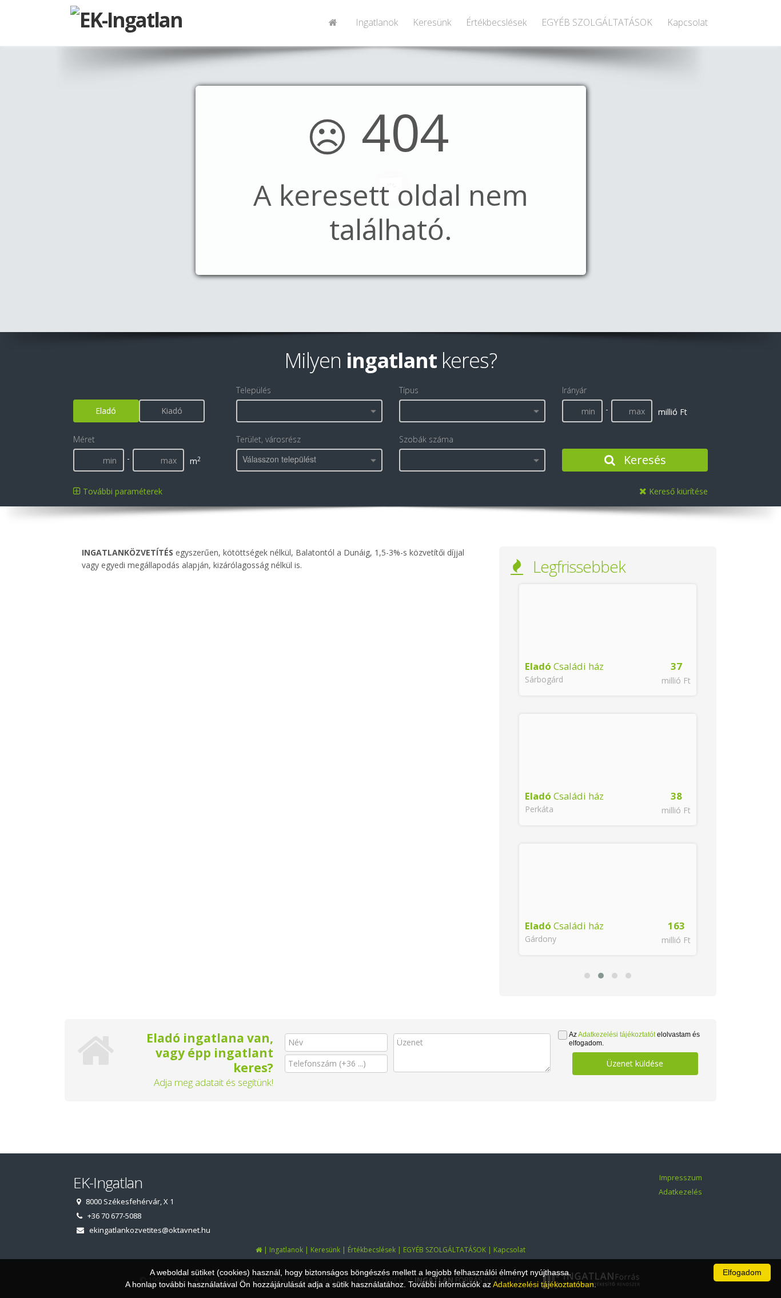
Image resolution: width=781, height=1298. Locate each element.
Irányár (574, 390)
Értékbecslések (496, 22)
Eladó (105, 410)
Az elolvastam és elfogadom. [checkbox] (634, 1039)
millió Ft (676, 680)
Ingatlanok (377, 22)
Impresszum (680, 1177)
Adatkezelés (680, 1192)
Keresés (643, 460)
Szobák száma (426, 439)
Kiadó (171, 410)
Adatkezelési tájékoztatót (616, 1035)
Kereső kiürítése (677, 491)
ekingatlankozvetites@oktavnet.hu (149, 1230)
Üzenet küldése (635, 1063)
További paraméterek (121, 491)
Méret (84, 439)
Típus (409, 390)
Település (253, 390)
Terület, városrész (268, 439)
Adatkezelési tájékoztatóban (543, 1284)
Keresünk (432, 22)
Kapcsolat (687, 22)
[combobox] (309, 411)
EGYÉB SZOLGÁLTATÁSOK (596, 22)
